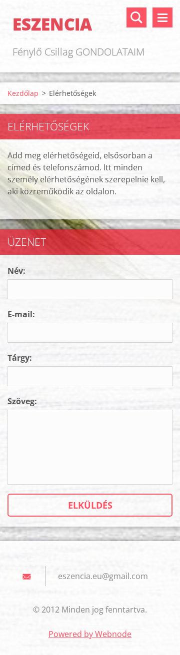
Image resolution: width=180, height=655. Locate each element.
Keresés (136, 17)
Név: (17, 270)
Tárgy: (20, 357)
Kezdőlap (23, 93)
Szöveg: (22, 401)
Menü (162, 17)
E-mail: (21, 314)
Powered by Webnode (90, 634)
